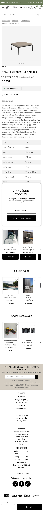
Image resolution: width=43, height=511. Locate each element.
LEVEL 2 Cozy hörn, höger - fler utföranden (28, 248)
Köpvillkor (21, 405)
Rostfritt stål (25, 21)
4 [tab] (27, 309)
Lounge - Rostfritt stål (9, 24)
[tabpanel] (10, 244)
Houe (4, 67)
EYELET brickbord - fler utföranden (10, 248)
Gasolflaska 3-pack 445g (28, 344)
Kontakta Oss (21, 402)
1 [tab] (18, 264)
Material (15, 21)
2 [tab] (21, 264)
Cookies (21, 396)
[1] (21, 46)
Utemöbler (6, 21)
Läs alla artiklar (21, 418)
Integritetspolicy (21, 399)
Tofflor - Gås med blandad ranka (10, 346)
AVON (27, 182)
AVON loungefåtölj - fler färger (28, 299)
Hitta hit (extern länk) (21, 442)
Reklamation (21, 408)
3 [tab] (25, 264)
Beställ (10, 257)
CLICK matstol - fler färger (10, 299)
